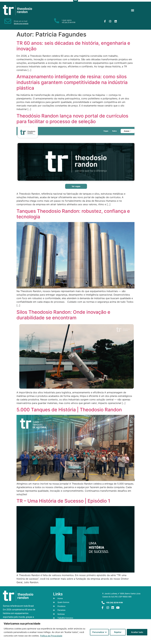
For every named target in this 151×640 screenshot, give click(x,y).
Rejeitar (117, 632)
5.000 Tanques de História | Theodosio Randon (69, 409)
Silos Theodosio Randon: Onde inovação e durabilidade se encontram (63, 315)
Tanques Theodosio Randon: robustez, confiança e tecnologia (73, 214)
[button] (132, 10)
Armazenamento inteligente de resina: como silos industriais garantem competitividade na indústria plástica (72, 82)
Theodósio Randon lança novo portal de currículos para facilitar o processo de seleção (72, 118)
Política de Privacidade (51, 635)
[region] (75, 629)
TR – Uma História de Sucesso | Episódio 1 (63, 501)
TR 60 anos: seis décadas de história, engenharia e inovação (73, 46)
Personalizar (98, 632)
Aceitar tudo (137, 632)
